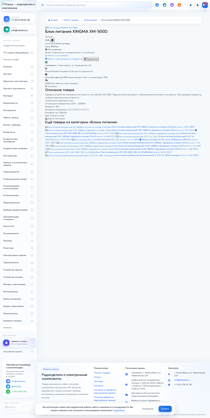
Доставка (98, 381)
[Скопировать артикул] (52, 40)
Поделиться (92, 59)
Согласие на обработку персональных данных (105, 391)
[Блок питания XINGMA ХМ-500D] (61, 27)
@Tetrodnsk (16, 386)
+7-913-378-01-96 (18, 392)
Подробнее (119, 410)
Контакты (98, 385)
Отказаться (147, 408)
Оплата (97, 377)
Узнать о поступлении (57, 55)
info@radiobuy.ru (18, 381)
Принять (165, 408)
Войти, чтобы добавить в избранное (65, 59)
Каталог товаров (102, 372)
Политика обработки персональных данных (105, 399)
